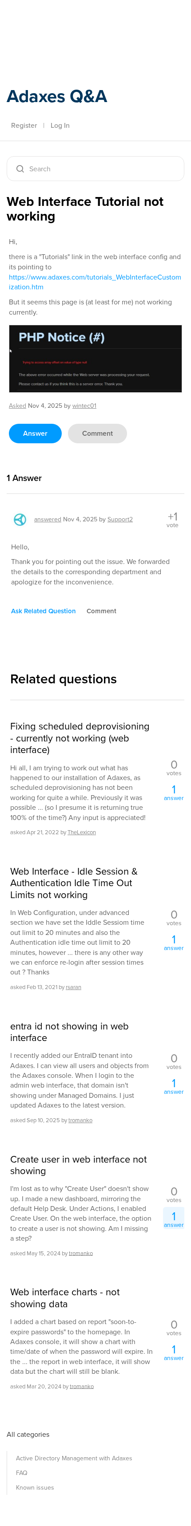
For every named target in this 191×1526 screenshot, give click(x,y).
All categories (28, 1434)
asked (17, 405)
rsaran (73, 987)
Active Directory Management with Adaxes (74, 1458)
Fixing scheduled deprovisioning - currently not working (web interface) (80, 738)
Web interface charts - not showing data (64, 1298)
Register (24, 125)
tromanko (80, 1120)
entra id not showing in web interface (69, 1032)
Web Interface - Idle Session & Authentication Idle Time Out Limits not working (74, 883)
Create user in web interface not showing (78, 1165)
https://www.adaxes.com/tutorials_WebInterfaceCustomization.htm (95, 282)
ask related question (43, 611)
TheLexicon (82, 832)
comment (97, 433)
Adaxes (48, 19)
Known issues (35, 1487)
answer (35, 433)
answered (47, 519)
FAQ (22, 1473)
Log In (60, 125)
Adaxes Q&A (57, 96)
